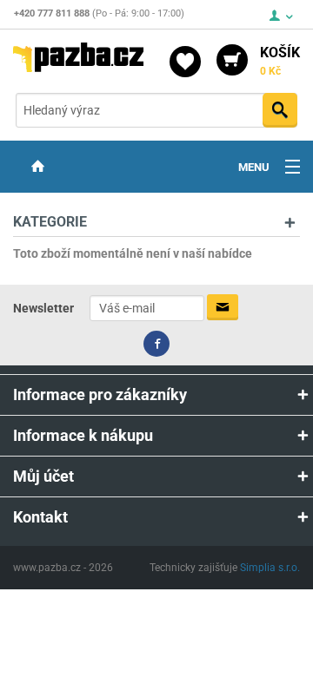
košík (280, 60)
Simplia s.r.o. (270, 568)
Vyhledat (280, 110)
